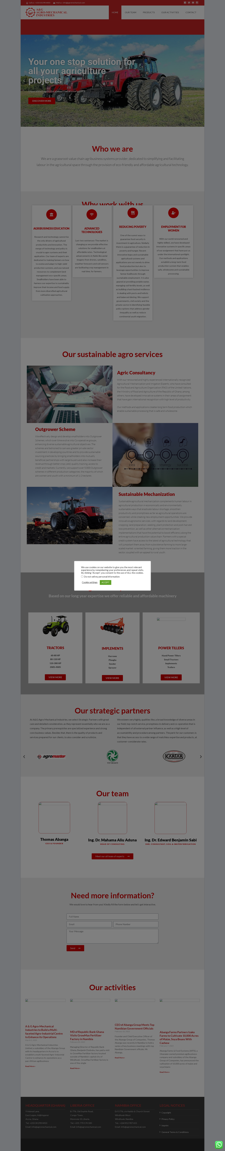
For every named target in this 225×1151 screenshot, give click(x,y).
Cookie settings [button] (90, 582)
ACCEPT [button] (105, 582)
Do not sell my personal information (102, 576)
